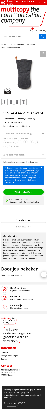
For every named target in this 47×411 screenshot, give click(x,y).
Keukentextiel (17, 44)
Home (3, 44)
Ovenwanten (30, 44)
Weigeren (22, 403)
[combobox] (20, 36)
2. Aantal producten (14, 154)
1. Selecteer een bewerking (17, 133)
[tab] (23, 220)
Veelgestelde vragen (9, 355)
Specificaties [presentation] (23, 226)
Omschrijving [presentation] (23, 220)
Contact (4, 359)
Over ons (5, 352)
